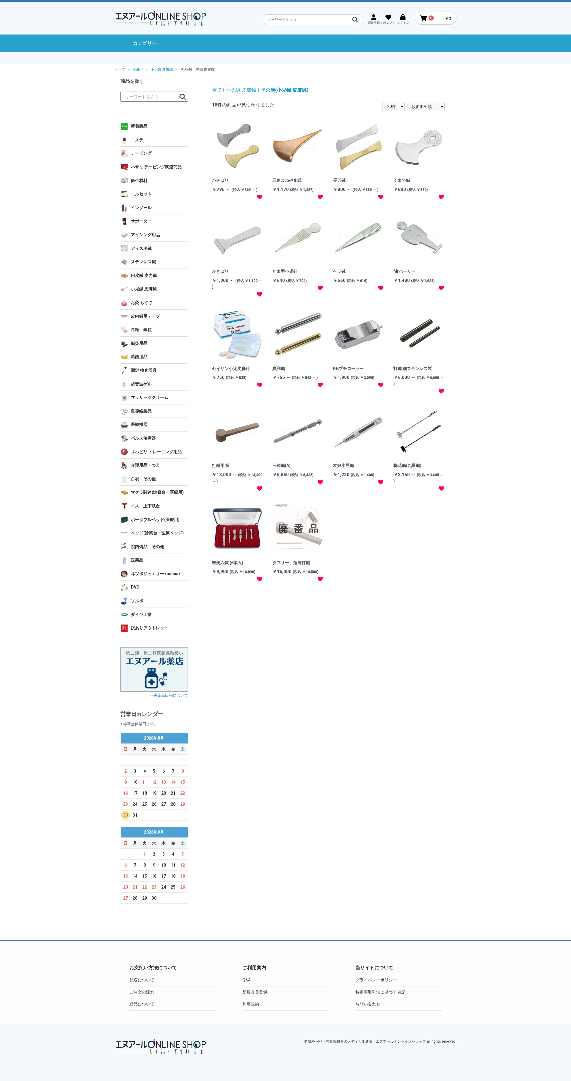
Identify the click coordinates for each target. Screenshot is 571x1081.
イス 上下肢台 (145, 505)
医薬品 (137, 560)
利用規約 (250, 1004)
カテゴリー (145, 43)
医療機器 (139, 424)
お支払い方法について (153, 967)
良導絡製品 (141, 411)
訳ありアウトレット (149, 627)
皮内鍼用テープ (145, 316)
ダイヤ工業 (141, 614)
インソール (141, 207)
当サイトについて (374, 967)
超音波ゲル (141, 384)
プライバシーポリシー (376, 980)
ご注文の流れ (141, 992)
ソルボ (137, 600)
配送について (141, 980)
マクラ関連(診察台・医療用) (157, 492)
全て (217, 90)
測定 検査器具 (144, 370)
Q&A (246, 980)
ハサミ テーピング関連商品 (156, 166)
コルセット (141, 194)
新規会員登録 (254, 992)
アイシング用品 (145, 234)
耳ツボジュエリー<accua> (156, 573)
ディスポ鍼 (141, 248)
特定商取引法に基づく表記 (380, 992)
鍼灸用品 (139, 343)
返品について (141, 1004)
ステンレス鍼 (143, 261)
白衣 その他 (143, 478)
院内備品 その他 (147, 546)
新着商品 (139, 126)
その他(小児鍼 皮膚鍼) (284, 90)
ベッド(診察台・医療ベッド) (157, 533)
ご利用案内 (254, 967)
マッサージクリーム (149, 397)
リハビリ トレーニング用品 (156, 451)
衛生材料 (139, 180)
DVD (135, 587)
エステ (137, 139)
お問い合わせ (367, 1004)
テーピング (141, 153)
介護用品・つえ (145, 465)
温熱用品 (139, 356)
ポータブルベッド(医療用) (155, 519)
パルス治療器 (143, 438)
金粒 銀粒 (141, 329)
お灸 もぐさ (142, 302)
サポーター (141, 221)
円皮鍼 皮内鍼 (144, 275)
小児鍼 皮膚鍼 (144, 288)
